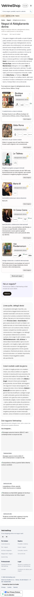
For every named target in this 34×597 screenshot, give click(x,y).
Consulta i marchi (22, 550)
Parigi (17, 88)
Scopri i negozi (22, 547)
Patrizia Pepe (7, 63)
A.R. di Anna (21, 339)
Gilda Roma (10, 75)
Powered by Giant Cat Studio (10, 584)
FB (6, 537)
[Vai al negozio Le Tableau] (7, 159)
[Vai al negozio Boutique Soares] (8, 100)
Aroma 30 (6, 390)
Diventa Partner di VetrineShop (6, 565)
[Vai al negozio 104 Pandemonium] (7, 249)
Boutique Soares (19, 94)
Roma (8, 88)
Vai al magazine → (6, 428)
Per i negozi (4, 547)
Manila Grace (7, 66)
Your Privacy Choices (13, 592)
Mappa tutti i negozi (6, 553)
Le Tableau (18, 153)
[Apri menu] (31, 6)
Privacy (3, 587)
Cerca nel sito (21, 553)
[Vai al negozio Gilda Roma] (7, 130)
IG (2, 537)
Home (3, 20)
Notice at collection (8, 595)
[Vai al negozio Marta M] (7, 189)
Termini (15, 587)
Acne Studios (22, 321)
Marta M (25, 75)
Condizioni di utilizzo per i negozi (25, 570)
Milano (13, 88)
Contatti (3, 569)
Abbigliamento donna (22, 99)
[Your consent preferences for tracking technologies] (2, 594)
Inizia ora (7, 293)
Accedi (25, 5)
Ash (26, 66)
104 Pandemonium (19, 245)
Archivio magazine (6, 550)
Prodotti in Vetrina (23, 544)
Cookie (9, 587)
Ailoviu (26, 379)
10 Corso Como (20, 209)
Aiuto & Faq (4, 557)
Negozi (9, 20)
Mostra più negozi (17, 276)
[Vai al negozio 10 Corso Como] (7, 215)
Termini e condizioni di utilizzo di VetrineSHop (24, 565)
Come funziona (5, 544)
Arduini (26, 388)
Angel (5, 381)
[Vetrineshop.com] (11, 5)
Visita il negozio (27, 119)
